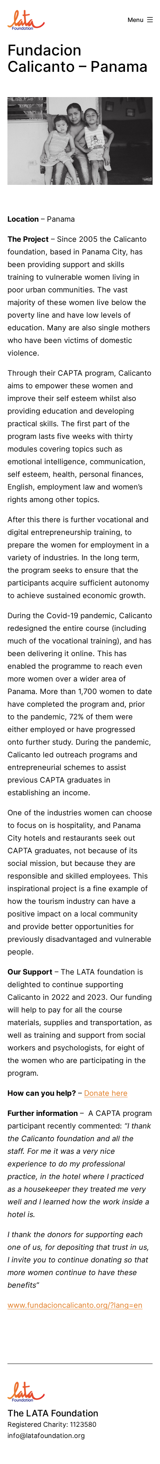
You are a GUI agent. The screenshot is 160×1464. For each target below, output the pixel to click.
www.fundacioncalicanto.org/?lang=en (75, 1305)
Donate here (106, 1093)
